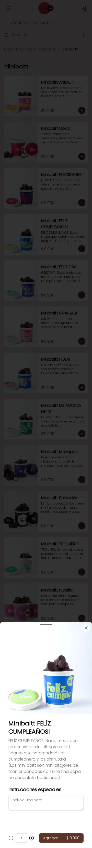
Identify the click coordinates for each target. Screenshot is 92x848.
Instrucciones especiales (34, 789)
